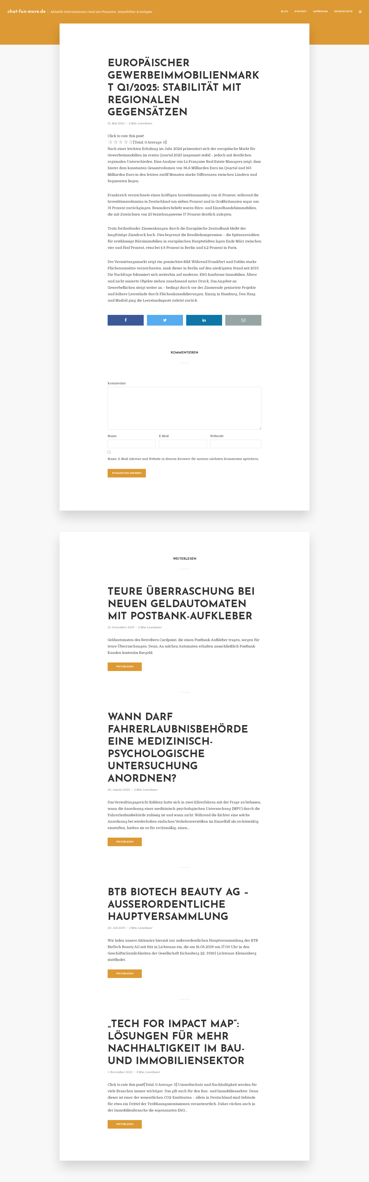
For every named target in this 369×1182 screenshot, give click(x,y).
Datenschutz (343, 11)
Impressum (320, 11)
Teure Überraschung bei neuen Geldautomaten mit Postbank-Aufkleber (181, 604)
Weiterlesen (124, 667)
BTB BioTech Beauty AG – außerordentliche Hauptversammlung (178, 905)
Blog (284, 11)
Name (112, 436)
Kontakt (300, 11)
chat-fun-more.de (26, 11)
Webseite (217, 436)
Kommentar (117, 383)
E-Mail (164, 436)
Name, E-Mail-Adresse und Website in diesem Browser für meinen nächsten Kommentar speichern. (183, 458)
